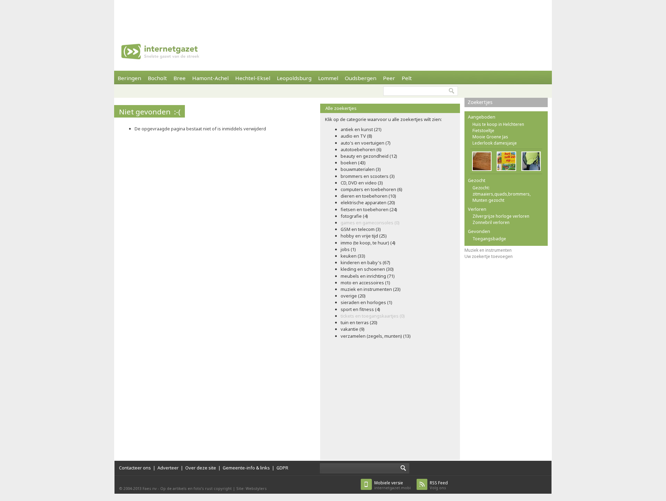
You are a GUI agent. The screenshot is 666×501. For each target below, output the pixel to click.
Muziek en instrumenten (488, 250)
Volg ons (439, 485)
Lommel (328, 78)
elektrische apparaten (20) (368, 202)
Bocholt (157, 78)
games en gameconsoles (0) (370, 222)
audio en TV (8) (356, 136)
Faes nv (150, 488)
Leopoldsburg (294, 78)
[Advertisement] (333, 15)
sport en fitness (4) (360, 309)
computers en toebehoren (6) (371, 189)
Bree (179, 78)
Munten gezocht (488, 200)
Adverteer (168, 468)
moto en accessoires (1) (365, 282)
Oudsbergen (360, 78)
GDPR (282, 468)
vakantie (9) (353, 329)
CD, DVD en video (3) (362, 183)
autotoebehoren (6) (361, 149)
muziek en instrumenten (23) (371, 289)
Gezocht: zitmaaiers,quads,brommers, (501, 191)
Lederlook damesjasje (494, 143)
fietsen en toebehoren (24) (369, 209)
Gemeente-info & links (246, 468)
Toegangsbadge (489, 239)
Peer (389, 78)
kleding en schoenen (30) (367, 269)
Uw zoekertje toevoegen (488, 256)
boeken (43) (353, 162)
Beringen (129, 78)
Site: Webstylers (251, 488)
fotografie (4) (354, 216)
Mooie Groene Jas (490, 137)
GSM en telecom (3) (361, 229)
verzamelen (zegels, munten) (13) (376, 336)
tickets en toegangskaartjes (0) (373, 316)
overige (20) (353, 296)
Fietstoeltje (483, 130)
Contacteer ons (135, 468)
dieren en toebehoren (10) (368, 196)
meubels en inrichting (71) (368, 276)
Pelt (407, 78)
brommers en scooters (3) (368, 176)
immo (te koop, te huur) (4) (368, 243)
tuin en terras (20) (359, 322)
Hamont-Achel (210, 78)
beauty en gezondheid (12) (369, 156)
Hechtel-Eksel (252, 78)
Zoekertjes (480, 102)
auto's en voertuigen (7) (366, 143)
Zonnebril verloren (491, 222)
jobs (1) (348, 249)
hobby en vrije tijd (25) (364, 236)
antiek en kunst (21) (361, 129)
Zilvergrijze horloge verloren (500, 216)
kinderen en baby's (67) (365, 262)
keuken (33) (353, 256)
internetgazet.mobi (392, 485)
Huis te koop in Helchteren (498, 124)
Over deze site (200, 468)
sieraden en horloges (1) (366, 302)
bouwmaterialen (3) (361, 169)
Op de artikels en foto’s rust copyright (196, 488)
